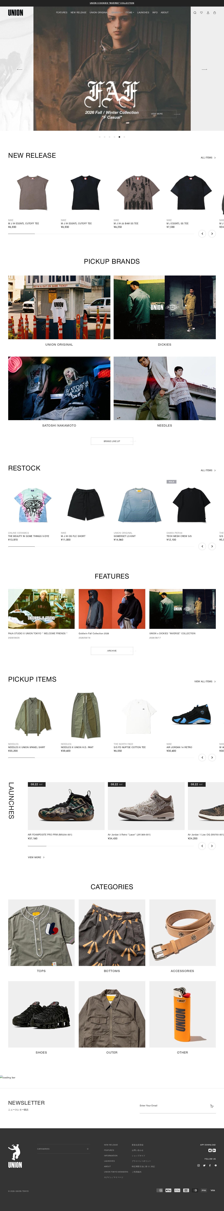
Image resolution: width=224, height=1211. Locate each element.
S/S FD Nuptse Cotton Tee (130, 748)
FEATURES (61, 13)
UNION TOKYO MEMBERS (116, 1172)
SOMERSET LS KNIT (125, 536)
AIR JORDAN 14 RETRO (179, 748)
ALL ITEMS (206, 158)
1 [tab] (99, 137)
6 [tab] (124, 137)
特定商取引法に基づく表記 (143, 1167)
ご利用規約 (136, 1172)
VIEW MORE (157, 114)
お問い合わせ (137, 1150)
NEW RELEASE (79, 13)
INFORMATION (110, 1156)
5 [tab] (119, 137)
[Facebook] (210, 1165)
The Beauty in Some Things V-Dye (28, 536)
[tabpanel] (112, 66)
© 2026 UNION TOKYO (18, 1191)
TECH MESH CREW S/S (179, 536)
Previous (19, 69)
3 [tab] (109, 137)
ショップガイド (138, 1156)
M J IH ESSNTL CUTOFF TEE (23, 224)
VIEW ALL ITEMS (203, 682)
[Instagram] (198, 1165)
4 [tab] (114, 137)
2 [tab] (104, 137)
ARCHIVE (112, 651)
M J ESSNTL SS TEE (177, 224)
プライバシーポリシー (141, 1161)
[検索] (195, 12)
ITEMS (129, 13)
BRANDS (116, 13)
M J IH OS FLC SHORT (73, 536)
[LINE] (215, 1165)
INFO (155, 13)
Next (204, 69)
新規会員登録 (137, 1145)
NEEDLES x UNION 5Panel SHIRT (26, 748)
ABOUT (165, 13)
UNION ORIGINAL (99, 13)
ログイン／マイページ (113, 1177)
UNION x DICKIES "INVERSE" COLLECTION (112, 3)
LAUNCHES (143, 13)
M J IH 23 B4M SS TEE (126, 224)
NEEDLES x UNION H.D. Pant (77, 748)
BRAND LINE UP (112, 441)
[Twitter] (204, 1165)
